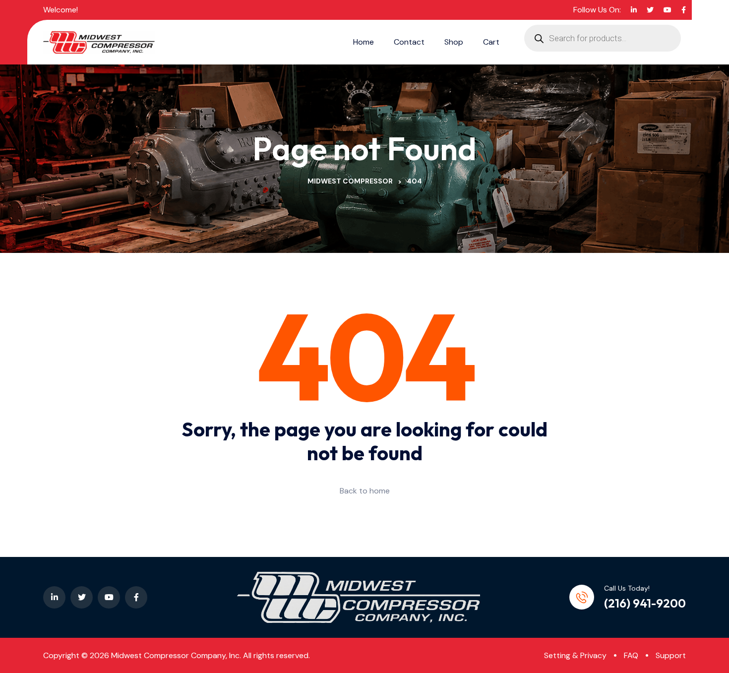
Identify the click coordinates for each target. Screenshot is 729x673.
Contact (409, 42)
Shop (453, 42)
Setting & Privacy (575, 655)
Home (363, 42)
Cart (491, 42)
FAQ (631, 655)
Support (671, 655)
